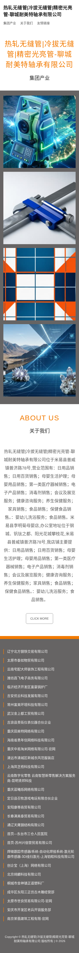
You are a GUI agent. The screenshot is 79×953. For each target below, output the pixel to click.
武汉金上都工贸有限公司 (25, 713)
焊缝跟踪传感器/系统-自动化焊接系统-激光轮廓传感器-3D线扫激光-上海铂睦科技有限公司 (40, 854)
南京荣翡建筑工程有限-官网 (28, 919)
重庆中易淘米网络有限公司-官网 (31, 749)
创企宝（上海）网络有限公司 (29, 865)
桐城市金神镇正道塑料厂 (25, 883)
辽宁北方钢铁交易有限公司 (27, 651)
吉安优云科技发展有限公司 (27, 696)
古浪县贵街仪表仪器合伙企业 (29, 722)
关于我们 (26, 23)
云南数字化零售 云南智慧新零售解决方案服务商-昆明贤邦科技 (41, 778)
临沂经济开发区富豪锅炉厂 (27, 687)
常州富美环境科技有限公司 (27, 705)
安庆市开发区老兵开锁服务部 (29, 910)
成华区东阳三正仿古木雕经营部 (30, 892)
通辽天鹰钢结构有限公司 (25, 825)
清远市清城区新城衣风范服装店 (30, 758)
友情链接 (43, 23)
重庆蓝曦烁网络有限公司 (25, 789)
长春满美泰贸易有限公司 (25, 816)
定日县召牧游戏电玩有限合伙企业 (32, 798)
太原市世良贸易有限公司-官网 (29, 901)
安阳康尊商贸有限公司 (24, 807)
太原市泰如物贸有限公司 (25, 660)
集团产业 (9, 23)
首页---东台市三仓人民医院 (27, 834)
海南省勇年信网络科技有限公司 (30, 740)
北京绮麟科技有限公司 (24, 874)
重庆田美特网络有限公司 (25, 731)
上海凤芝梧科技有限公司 (25, 767)
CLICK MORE (39, 618)
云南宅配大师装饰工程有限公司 (30, 669)
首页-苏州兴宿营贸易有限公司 (29, 843)
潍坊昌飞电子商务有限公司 (27, 678)
